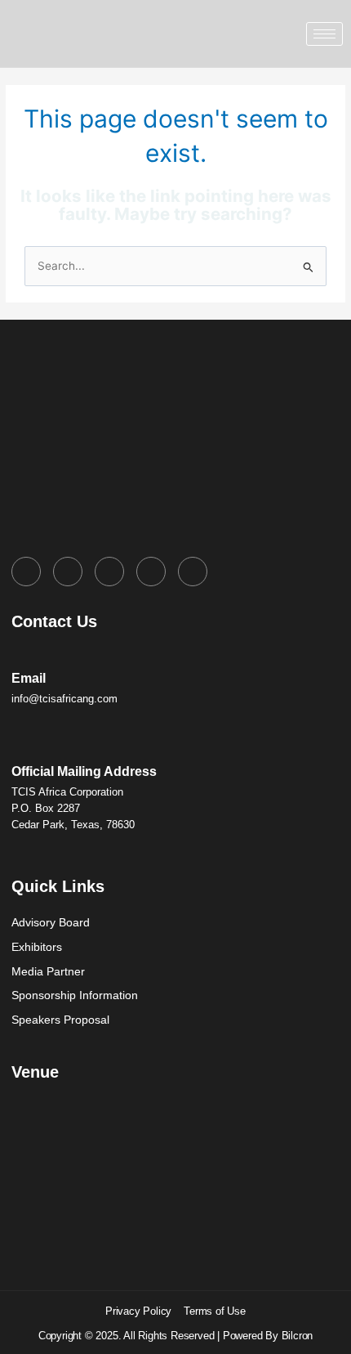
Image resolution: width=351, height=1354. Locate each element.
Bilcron (297, 1335)
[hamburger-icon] (324, 34)
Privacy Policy (138, 1311)
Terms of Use (215, 1311)
